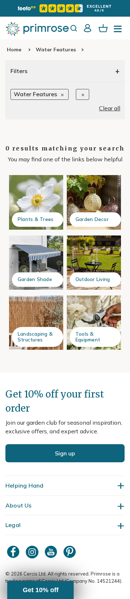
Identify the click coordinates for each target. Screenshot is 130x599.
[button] (40, 590)
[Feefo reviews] (65, 8)
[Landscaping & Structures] (36, 323)
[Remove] (82, 94)
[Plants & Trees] (36, 202)
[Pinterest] (70, 552)
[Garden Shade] (36, 262)
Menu (119, 31)
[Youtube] (51, 552)
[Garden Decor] (94, 202)
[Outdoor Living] (94, 262)
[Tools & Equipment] (94, 323)
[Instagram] (33, 552)
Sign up (65, 453)
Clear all (109, 108)
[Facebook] (14, 552)
